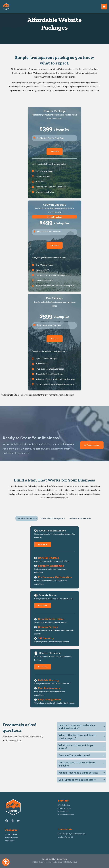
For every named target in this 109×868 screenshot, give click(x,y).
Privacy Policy (62, 859)
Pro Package (9, 840)
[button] (55, 151)
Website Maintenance (66, 815)
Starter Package (11, 834)
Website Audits (63, 811)
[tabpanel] (54, 617)
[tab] (26, 518)
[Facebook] (6, 820)
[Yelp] (12, 820)
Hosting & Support (64, 808)
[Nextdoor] (18, 820)
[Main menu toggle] (104, 6)
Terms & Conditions (49, 859)
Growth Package (11, 837)
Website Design (64, 805)
